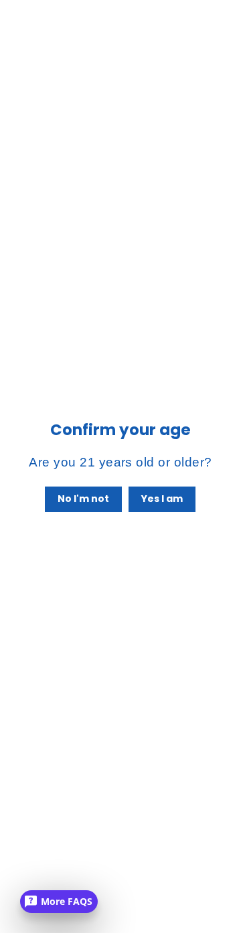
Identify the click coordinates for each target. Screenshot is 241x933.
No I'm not (83, 498)
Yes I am (162, 498)
